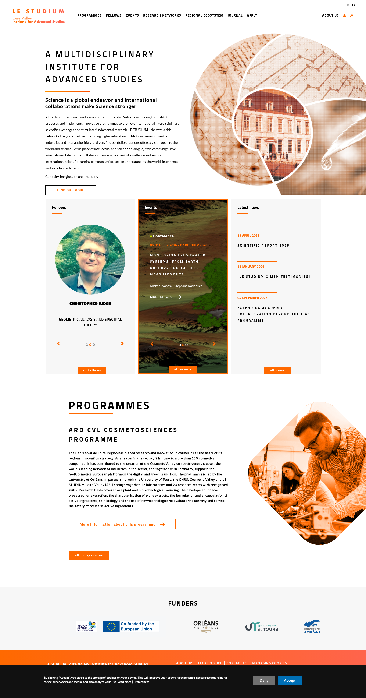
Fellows (114, 15)
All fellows (91, 370)
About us (330, 15)
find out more (70, 189)
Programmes (89, 15)
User (345, 15)
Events (132, 15)
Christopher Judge (90, 303)
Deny (264, 680)
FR (347, 4)
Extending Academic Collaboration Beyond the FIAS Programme (273, 314)
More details (161, 297)
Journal (235, 15)
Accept (290, 680)
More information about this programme (118, 524)
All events (183, 369)
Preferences (141, 682)
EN (353, 4)
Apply (252, 15)
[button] (57, 346)
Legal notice (210, 663)
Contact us (237, 663)
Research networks (162, 15)
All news (277, 370)
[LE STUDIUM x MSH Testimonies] (274, 276)
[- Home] (39, 15)
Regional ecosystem (204, 15)
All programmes (89, 555)
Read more (124, 682)
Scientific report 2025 (263, 245)
